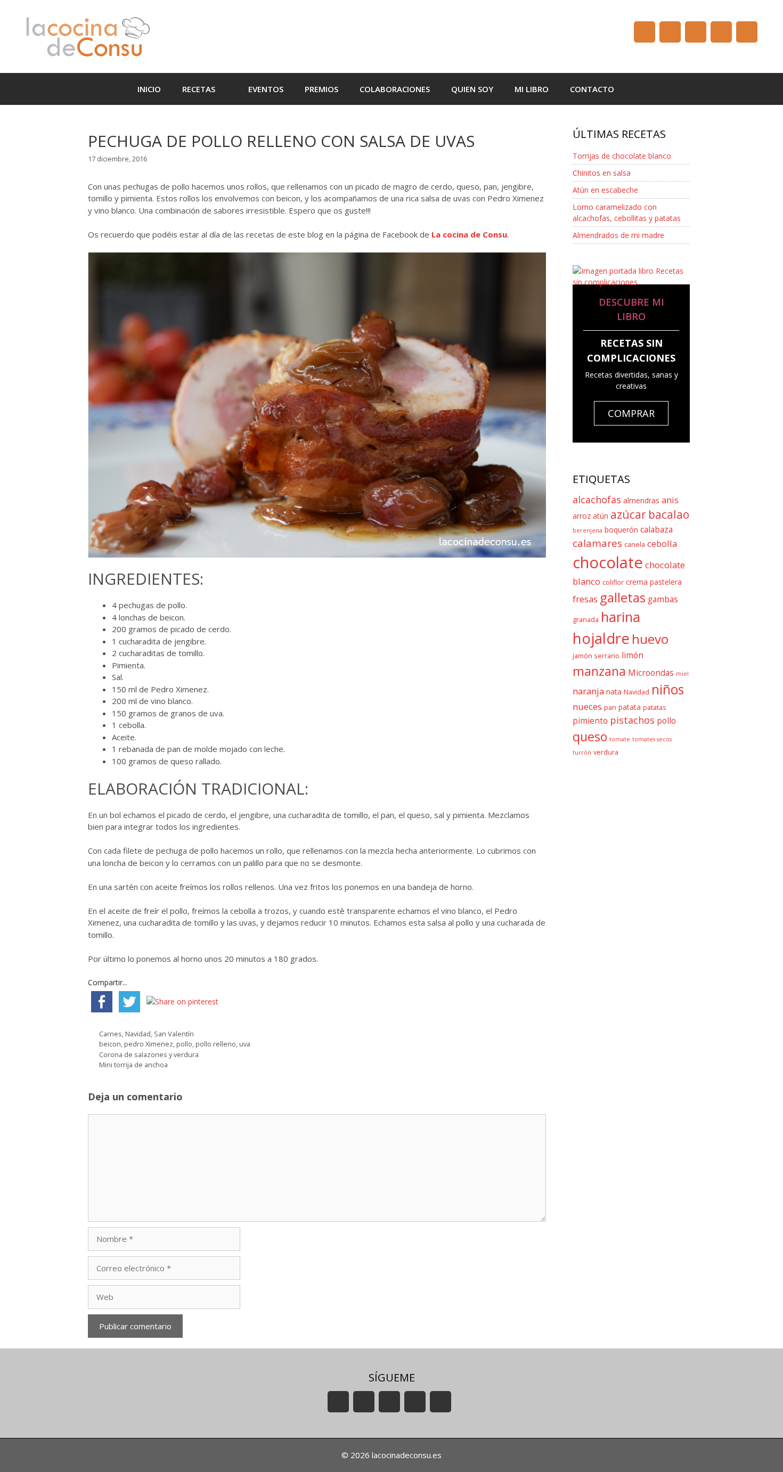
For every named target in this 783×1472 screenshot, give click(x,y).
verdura (605, 752)
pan (610, 707)
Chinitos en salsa (602, 173)
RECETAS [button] (198, 89)
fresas (585, 599)
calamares (597, 543)
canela (634, 544)
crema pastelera (654, 582)
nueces (587, 706)
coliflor (613, 582)
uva (244, 1044)
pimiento (590, 720)
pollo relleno (215, 1044)
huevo (650, 639)
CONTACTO (592, 89)
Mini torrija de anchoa (133, 1064)
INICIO (149, 89)
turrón (582, 752)
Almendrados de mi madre (618, 235)
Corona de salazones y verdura (149, 1054)
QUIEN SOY (472, 89)
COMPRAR (631, 413)
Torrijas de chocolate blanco (622, 156)
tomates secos (652, 739)
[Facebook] (670, 32)
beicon (110, 1044)
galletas (623, 597)
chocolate (608, 562)
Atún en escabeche (605, 190)
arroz (582, 516)
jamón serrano (596, 655)
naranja (588, 691)
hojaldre (601, 638)
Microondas (651, 672)
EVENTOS (265, 89)
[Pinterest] (746, 32)
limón (632, 655)
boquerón (621, 530)
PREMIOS (321, 89)
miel (682, 673)
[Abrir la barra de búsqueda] (640, 89)
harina (620, 617)
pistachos (632, 720)
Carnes (110, 1033)
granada (586, 619)
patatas (654, 707)
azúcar (628, 514)
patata (629, 707)
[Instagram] (721, 32)
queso (590, 736)
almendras (641, 500)
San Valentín (174, 1033)
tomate (619, 739)
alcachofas (597, 499)
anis (670, 500)
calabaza (656, 529)
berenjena (587, 530)
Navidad (138, 1033)
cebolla (662, 543)
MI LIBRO (532, 89)
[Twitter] (695, 32)
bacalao (668, 514)
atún (600, 516)
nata (614, 691)
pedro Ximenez (148, 1044)
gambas (663, 599)
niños (667, 689)
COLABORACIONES (395, 89)
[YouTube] (644, 32)
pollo (184, 1044)
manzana (599, 671)
